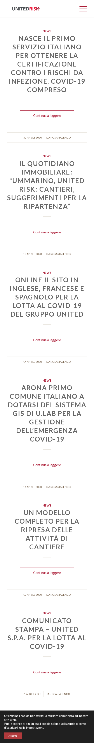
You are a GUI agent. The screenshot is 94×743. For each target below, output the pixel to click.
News (47, 31)
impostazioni (34, 727)
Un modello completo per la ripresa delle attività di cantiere (47, 530)
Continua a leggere (47, 115)
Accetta (13, 735)
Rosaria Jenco (60, 137)
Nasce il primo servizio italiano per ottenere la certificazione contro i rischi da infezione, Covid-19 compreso (47, 64)
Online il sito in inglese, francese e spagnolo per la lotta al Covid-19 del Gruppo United (47, 297)
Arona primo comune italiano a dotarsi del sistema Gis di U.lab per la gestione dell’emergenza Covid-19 (47, 413)
